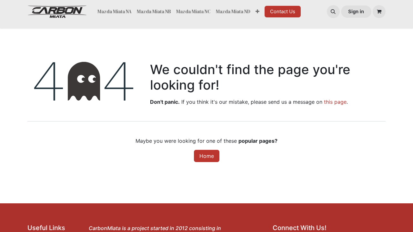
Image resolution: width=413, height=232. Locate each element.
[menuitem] (114, 11)
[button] (333, 11)
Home (206, 156)
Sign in (356, 11)
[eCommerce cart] (379, 11)
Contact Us (282, 11)
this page (335, 102)
